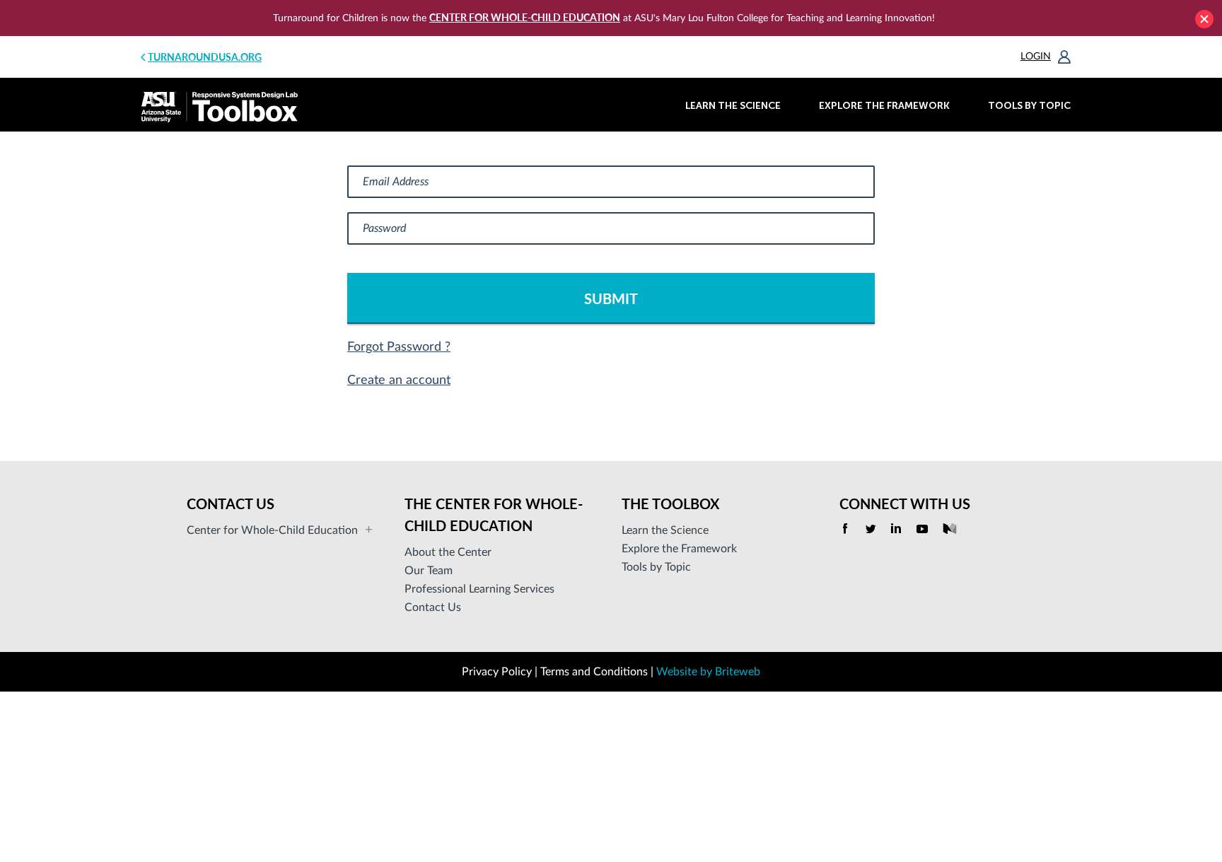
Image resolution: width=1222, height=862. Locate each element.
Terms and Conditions (594, 671)
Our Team (429, 570)
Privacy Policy (497, 671)
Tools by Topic (1029, 106)
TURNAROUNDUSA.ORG (205, 57)
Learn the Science (733, 106)
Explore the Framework (884, 106)
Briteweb (737, 671)
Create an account (398, 380)
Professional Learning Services (479, 589)
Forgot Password (396, 347)
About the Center (448, 552)
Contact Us (433, 607)
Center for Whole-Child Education (524, 17)
